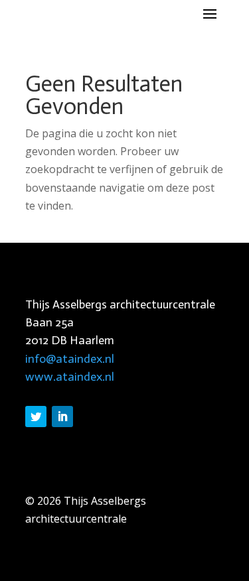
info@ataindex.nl (69, 359)
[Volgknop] (35, 416)
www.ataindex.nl (69, 376)
